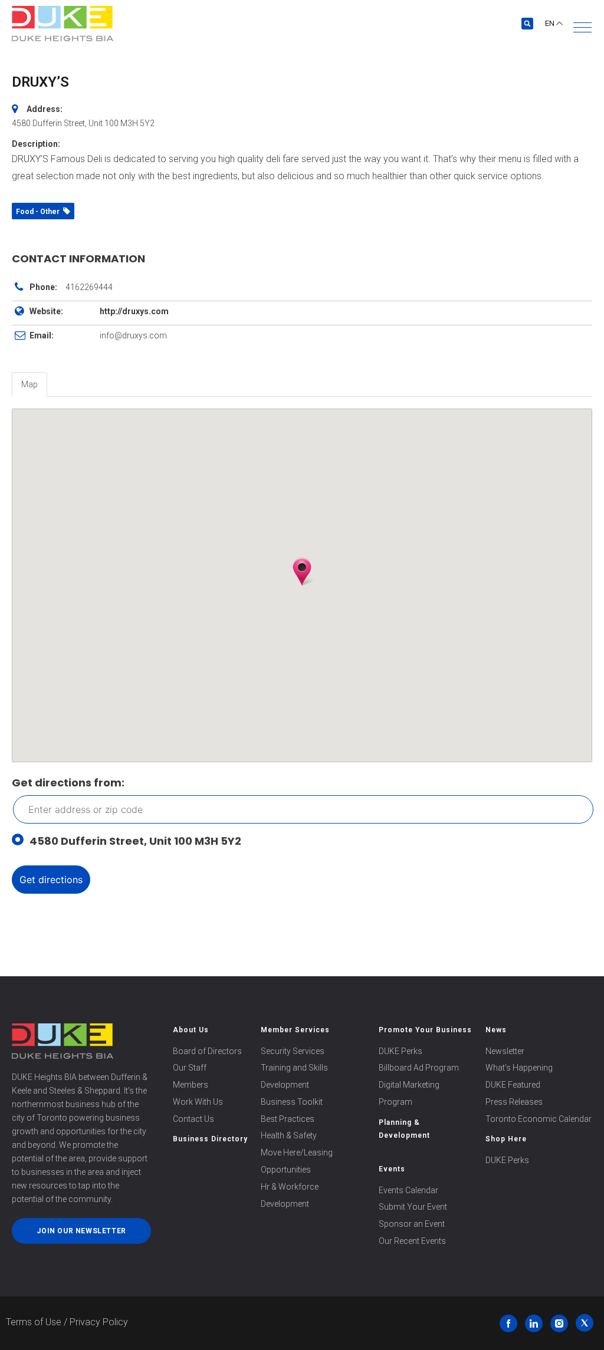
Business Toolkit (292, 1102)
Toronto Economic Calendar (538, 1119)
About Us (191, 1030)
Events (392, 1169)
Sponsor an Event (412, 1224)
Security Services (292, 1051)
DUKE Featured (512, 1084)
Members (190, 1084)
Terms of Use (33, 1322)
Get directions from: (68, 782)
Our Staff (189, 1067)
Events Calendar (408, 1190)
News (496, 1030)
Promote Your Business (425, 1030)
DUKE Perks (400, 1051)
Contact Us (193, 1119)
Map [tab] (29, 384)
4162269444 (89, 287)
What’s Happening (519, 1067)
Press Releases (514, 1102)
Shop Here (506, 1139)
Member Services (295, 1030)
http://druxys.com (134, 311)
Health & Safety (289, 1135)
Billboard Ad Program (419, 1067)
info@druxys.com (133, 335)
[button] (582, 27)
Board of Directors (207, 1051)
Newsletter (504, 1051)
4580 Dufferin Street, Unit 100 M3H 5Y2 (135, 841)
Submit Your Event (413, 1206)
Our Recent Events (412, 1241)
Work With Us (198, 1102)
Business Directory (210, 1139)
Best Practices (287, 1119)
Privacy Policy (99, 1322)
